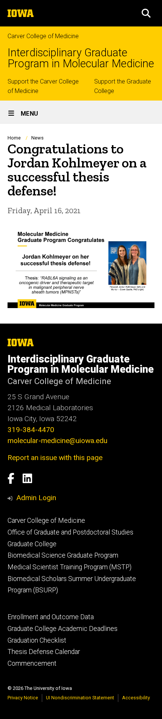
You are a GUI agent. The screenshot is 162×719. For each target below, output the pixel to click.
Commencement (32, 663)
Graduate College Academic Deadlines (63, 628)
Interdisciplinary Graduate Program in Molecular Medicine (81, 58)
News (37, 138)
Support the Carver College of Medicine (43, 86)
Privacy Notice (23, 697)
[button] (146, 13)
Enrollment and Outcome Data (51, 617)
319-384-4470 (31, 429)
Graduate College (32, 544)
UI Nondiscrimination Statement (80, 697)
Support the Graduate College (122, 86)
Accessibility (136, 697)
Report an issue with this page (55, 457)
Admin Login (36, 497)
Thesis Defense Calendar (44, 651)
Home (14, 138)
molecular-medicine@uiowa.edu (57, 440)
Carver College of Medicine (43, 36)
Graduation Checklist (37, 640)
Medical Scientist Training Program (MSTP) (69, 567)
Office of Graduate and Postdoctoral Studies (70, 532)
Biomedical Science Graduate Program (63, 555)
